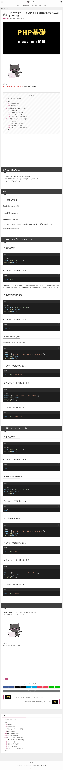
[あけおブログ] (31, 2)
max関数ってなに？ (15, 103)
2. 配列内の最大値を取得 (17, 112)
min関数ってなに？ (15, 105)
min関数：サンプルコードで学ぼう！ (18, 119)
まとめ (10, 129)
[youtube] (32, 762)
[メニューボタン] (2, 2)
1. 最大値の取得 (15, 110)
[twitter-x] (30, 762)
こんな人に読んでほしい (15, 98)
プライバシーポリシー (42, 765)
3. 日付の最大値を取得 (16, 114)
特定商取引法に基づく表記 (29, 765)
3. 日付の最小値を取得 (16, 125)
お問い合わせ (19, 765)
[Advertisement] (31, 149)
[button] (58, 254)
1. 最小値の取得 (15, 121)
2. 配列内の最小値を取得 (17, 123)
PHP (6, 18)
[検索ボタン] (61, 2)
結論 (9, 101)
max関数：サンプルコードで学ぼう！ (18, 108)
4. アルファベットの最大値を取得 (19, 116)
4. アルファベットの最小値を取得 (19, 127)
